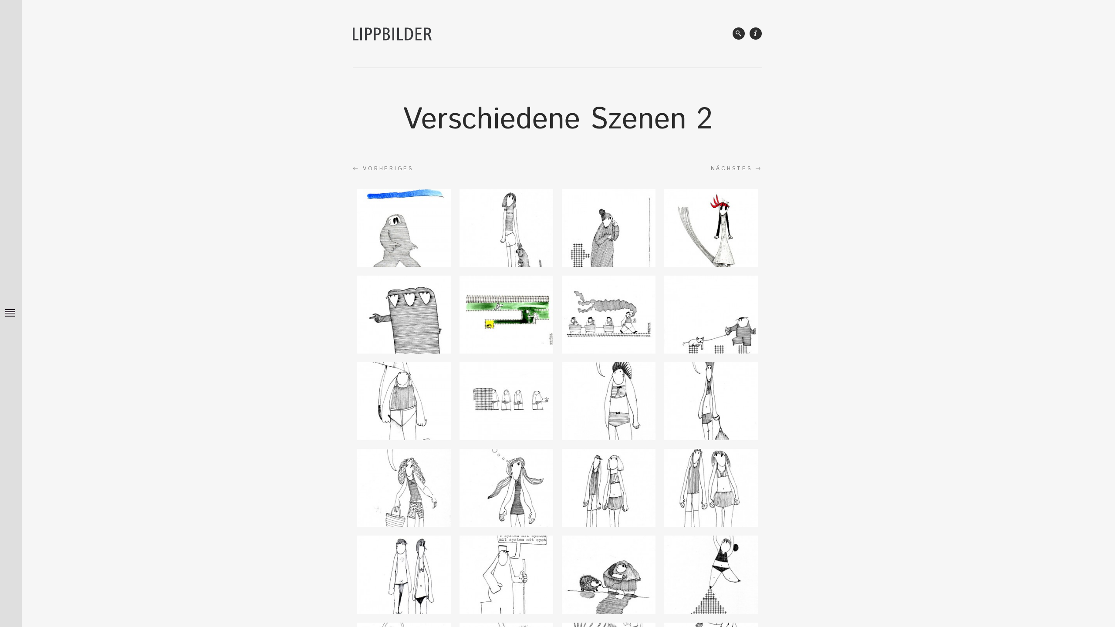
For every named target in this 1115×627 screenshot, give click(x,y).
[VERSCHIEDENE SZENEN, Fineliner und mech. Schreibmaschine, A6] (608, 228)
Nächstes (736, 168)
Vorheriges (383, 168)
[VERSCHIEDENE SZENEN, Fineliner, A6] (404, 228)
